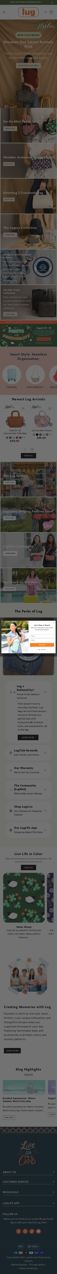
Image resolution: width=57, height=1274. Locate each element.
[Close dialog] (54, 622)
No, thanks (42, 650)
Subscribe (42, 645)
